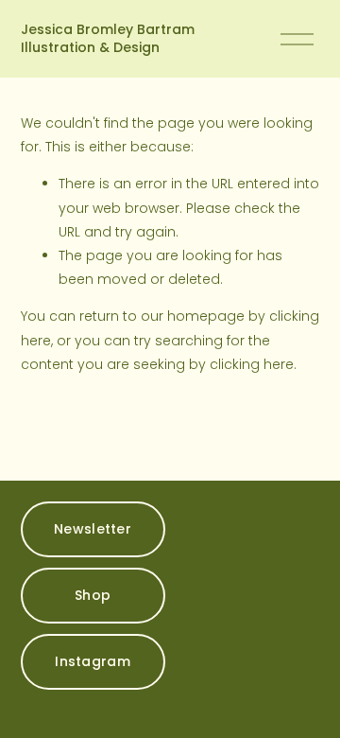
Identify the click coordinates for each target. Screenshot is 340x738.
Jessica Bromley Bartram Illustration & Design (108, 39)
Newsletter (92, 528)
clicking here (252, 364)
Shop (92, 595)
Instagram (92, 661)
